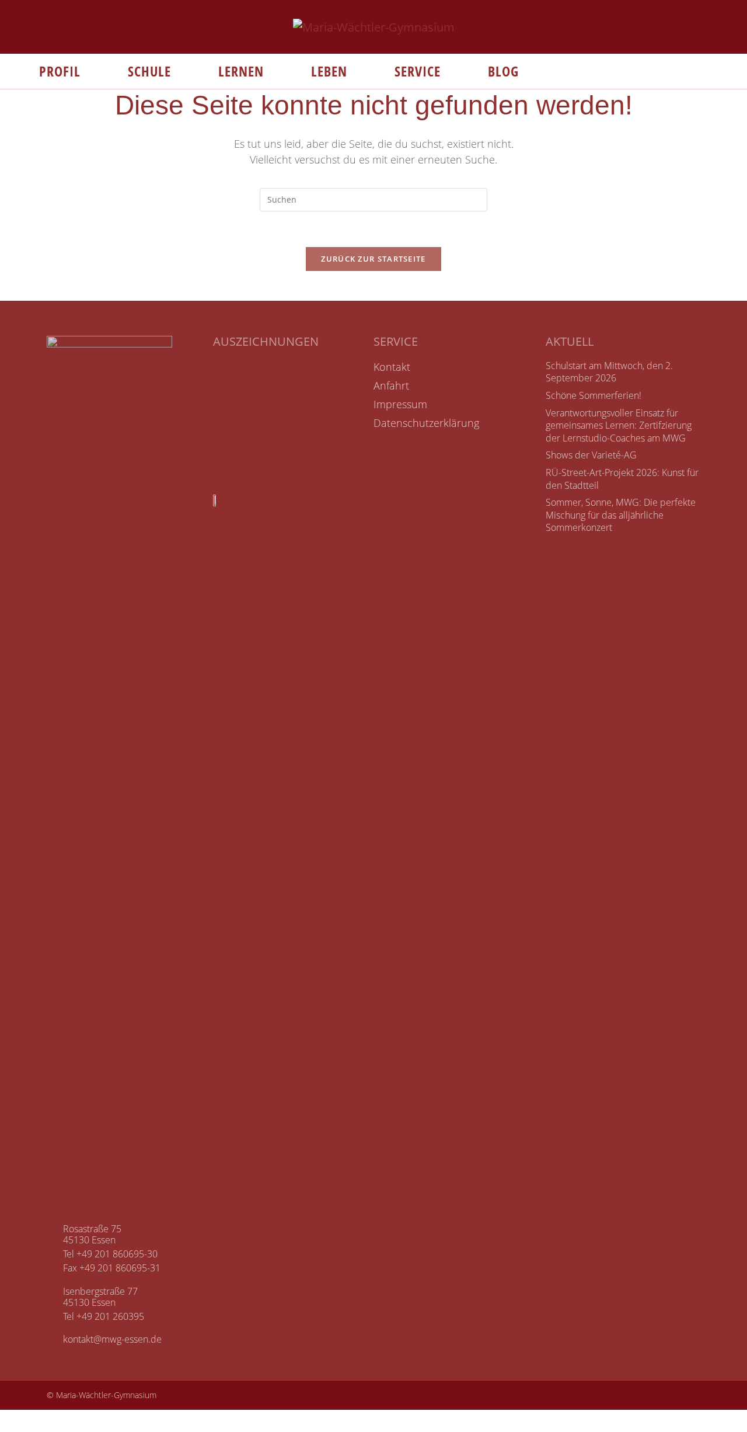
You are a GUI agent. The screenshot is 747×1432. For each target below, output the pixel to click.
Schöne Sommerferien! (593, 395)
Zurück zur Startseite (373, 258)
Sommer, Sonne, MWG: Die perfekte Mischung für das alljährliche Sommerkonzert (621, 515)
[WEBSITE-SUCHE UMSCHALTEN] (545, 71)
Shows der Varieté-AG (591, 455)
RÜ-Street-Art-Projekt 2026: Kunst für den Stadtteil (622, 479)
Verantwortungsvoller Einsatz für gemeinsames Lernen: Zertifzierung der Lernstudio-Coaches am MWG (619, 425)
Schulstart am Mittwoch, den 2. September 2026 (609, 372)
